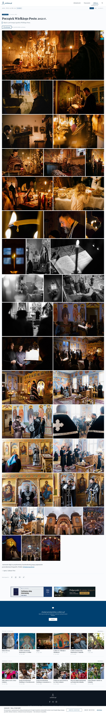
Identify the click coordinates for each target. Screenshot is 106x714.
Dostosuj (99, 710)
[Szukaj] (102, 3)
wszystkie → (101, 631)
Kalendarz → (101, 8)
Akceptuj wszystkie (74, 710)
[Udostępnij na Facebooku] (11, 577)
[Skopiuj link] (23, 577)
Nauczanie (87, 3)
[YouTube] (53, 701)
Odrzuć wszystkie (89, 710)
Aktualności (77, 3)
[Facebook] (49, 701)
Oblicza (95, 3)
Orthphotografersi (28, 567)
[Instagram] (56, 701)
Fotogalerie (94, 5)
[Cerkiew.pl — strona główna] (7, 3)
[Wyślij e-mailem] (19, 577)
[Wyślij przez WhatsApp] (15, 577)
